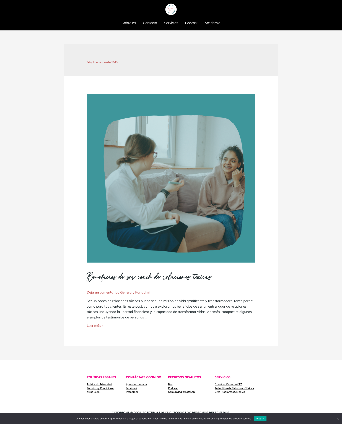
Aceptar (260, 418)
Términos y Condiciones (100, 388)
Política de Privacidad (99, 384)
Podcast (191, 23)
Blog (170, 384)
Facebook (131, 388)
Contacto (150, 23)
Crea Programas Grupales (230, 392)
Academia (212, 23)
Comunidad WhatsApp (181, 392)
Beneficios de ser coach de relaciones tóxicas (149, 278)
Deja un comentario (102, 292)
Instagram (132, 392)
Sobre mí (129, 23)
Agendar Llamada (136, 384)
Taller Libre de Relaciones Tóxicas (234, 388)
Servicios (171, 23)
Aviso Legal (93, 392)
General (126, 292)
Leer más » (95, 325)
